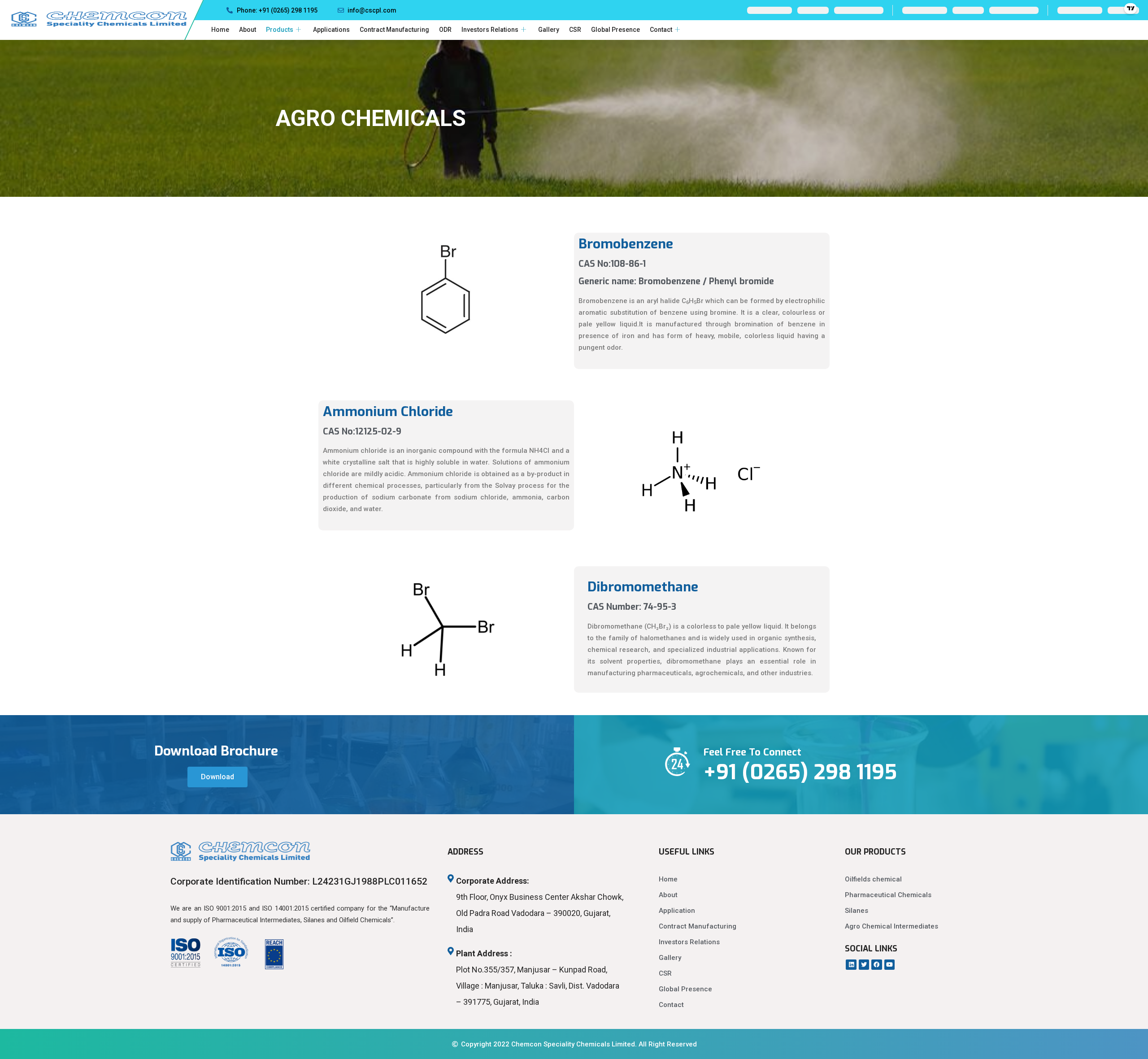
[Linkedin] (851, 964)
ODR (445, 29)
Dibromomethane (642, 587)
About (247, 29)
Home (220, 29)
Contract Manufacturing (394, 29)
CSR (575, 29)
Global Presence (615, 29)
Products (279, 29)
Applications (331, 29)
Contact (661, 29)
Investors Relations (489, 29)
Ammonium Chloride (388, 412)
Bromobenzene (625, 244)
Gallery (548, 29)
